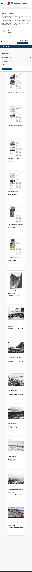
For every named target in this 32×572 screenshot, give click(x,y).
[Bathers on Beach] (16, 446)
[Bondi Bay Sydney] (16, 413)
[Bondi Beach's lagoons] (16, 181)
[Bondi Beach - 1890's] (16, 380)
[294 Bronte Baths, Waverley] (16, 346)
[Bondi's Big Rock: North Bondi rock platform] (16, 247)
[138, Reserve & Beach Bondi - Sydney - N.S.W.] (16, 479)
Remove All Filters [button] (22, 42)
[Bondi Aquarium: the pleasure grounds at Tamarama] (16, 214)
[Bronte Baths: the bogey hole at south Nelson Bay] (16, 81)
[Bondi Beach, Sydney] (16, 512)
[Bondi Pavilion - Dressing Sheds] (16, 280)
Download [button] (9, 31)
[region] (16, 58)
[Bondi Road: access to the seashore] (16, 114)
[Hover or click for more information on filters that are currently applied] (27, 40)
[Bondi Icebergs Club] (16, 313)
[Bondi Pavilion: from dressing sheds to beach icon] (16, 148)
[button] (15, 31)
